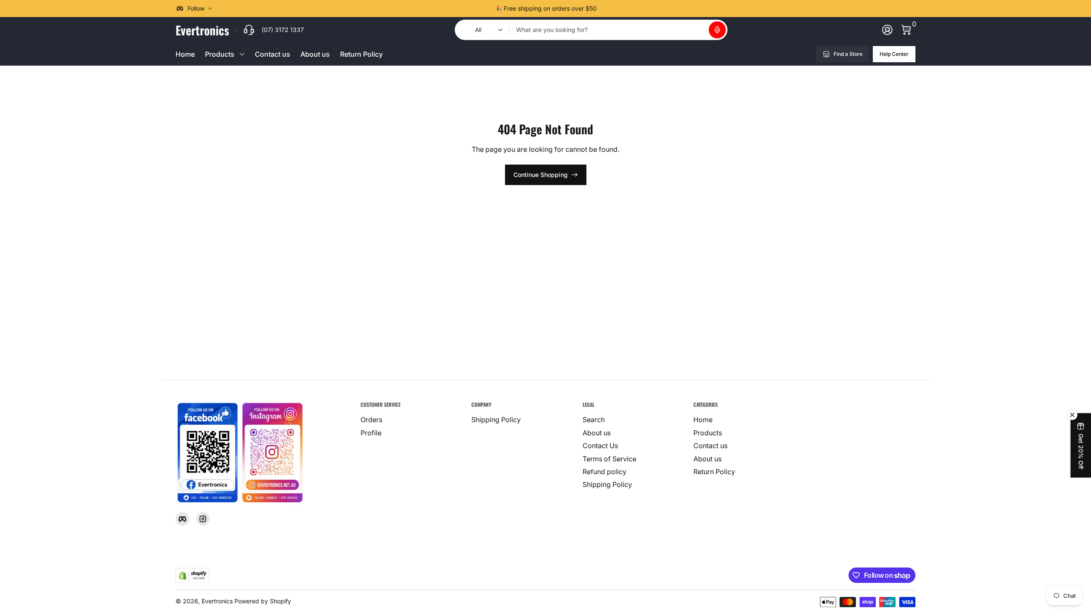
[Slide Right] (603, 8)
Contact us (272, 54)
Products (707, 433)
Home (185, 54)
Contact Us (600, 445)
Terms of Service (609, 459)
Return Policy (361, 54)
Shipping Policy (496, 419)
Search (594, 419)
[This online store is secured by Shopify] (193, 575)
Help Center (894, 54)
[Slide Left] (488, 8)
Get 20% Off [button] (1081, 451)
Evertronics (217, 601)
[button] (717, 29)
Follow (196, 8)
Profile (371, 433)
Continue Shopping (541, 174)
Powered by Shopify (262, 601)
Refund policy (604, 471)
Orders (371, 419)
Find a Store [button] (848, 54)
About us (315, 54)
